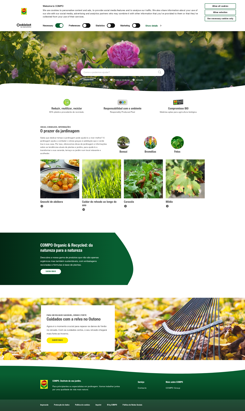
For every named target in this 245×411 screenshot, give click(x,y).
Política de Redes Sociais (132, 405)
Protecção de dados (61, 405)
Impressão (44, 405)
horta (105, 80)
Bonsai (123, 152)
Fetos (177, 152)
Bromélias (150, 152)
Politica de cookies (82, 405)
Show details (151, 25)
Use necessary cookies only (220, 19)
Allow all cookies (220, 6)
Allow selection (220, 12)
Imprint (98, 405)
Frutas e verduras (122, 80)
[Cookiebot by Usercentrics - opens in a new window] (24, 26)
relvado (139, 80)
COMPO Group (173, 388)
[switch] (86, 25)
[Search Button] (160, 72)
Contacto (142, 388)
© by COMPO (112, 405)
